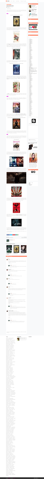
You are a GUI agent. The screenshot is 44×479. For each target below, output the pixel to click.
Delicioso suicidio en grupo (8, 381)
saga (6, 459)
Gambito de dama (8, 410)
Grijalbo (7, 413)
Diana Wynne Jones (12, 383)
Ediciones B (9, 388)
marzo (30, 61)
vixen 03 (11, 472)
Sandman (7, 460)
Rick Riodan (14, 457)
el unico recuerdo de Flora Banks (12, 402)
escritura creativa (13, 405)
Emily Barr (10, 404)
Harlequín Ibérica (9, 413)
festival (9, 408)
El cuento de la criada (13, 394)
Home (29, 183)
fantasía (13, 407)
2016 (30, 92)
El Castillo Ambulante (12, 391)
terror (12, 463)
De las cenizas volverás (8, 380)
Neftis (9, 278)
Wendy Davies (10, 474)
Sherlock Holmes (10, 461)
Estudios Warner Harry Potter (8, 407)
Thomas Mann (7, 465)
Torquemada (7, 466)
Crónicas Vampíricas (12, 377)
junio (30, 52)
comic (10, 373)
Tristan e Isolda (7, 467)
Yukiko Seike (7, 475)
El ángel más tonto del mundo (9, 389)
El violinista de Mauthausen (8, 403)
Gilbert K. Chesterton (11, 411)
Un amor (7, 468)
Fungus (12, 409)
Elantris (14, 403)
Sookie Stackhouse (9, 462)
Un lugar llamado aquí (12, 468)
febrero (30, 47)
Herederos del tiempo (8, 415)
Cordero (13, 375)
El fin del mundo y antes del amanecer (9, 398)
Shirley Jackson (13, 461)
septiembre (31, 50)
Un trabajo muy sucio (11, 469)
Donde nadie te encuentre (8, 386)
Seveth (11, 265)
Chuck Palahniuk (7, 371)
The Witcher (13, 464)
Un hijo (9, 468)
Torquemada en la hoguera (11, 466)
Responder (9, 273)
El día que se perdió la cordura (9, 395)
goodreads (10, 412)
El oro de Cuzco (12, 401)
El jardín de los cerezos (8, 400)
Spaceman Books (13, 462)
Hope (11, 416)
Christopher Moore (10, 370)
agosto (30, 43)
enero (30, 55)
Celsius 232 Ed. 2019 (31, 68)
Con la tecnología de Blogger (32, 123)
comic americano (7, 374)
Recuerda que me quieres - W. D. (34, 5)
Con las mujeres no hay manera (9, 375)
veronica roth (7, 471)
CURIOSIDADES (30, 184)
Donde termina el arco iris (8, 387)
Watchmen (13, 473)
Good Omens (7, 412)
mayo (30, 45)
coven (6, 376)
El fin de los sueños (8, 397)
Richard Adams (7, 457)
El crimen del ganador (8, 394)
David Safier (10, 379)
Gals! (14, 409)
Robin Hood (7, 458)
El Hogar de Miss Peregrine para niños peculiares (10, 399)
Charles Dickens (7, 369)
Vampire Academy (11, 470)
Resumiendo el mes (9, 233)
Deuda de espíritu (7, 383)
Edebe (13, 387)
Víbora (11, 471)
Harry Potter (13, 413)
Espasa (8, 406)
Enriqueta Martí (13, 404)
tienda (10, 465)
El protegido (7, 402)
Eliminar (11, 273)
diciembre (31, 41)
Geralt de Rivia (7, 411)
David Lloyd (7, 379)
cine (13, 371)
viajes (9, 471)
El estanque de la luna (13, 396)
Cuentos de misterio (8, 378)
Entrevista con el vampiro (8, 405)
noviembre (31, 39)
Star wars (7, 463)
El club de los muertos (8, 393)
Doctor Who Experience (8, 385)
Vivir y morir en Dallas (8, 472)
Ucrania (13, 467)
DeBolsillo (12, 380)
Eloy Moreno (7, 404)
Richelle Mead (11, 457)
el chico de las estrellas (8, 392)
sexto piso (7, 461)
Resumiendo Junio (23, 253)
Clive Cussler (11, 372)
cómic (11, 373)
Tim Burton (12, 465)
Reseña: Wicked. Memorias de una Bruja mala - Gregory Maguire (34, 14)
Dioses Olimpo (7, 384)
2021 (30, 48)
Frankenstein (7, 409)
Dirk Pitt (10, 384)
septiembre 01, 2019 (14, 265)
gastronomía (11, 410)
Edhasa (6, 388)
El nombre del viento (8, 401)
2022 (30, 40)
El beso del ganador (8, 391)
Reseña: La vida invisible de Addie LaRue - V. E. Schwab (32, 143)
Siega (6, 462)
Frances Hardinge (12, 408)
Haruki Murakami (7, 414)
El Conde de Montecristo (13, 393)
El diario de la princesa (8, 396)
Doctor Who (13, 384)
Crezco (8, 376)
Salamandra (13, 459)
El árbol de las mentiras (8, 390)
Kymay (9, 259)
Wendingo (7, 474)
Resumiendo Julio (16, 253)
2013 (30, 112)
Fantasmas (7, 408)
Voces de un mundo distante (8, 473)
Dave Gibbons (12, 378)
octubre (30, 42)
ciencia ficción (11, 371)
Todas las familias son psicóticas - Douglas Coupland (34, 10)
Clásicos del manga (8, 372)
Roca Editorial (13, 458)
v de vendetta (7, 470)
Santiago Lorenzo (10, 460)
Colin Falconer (7, 373)
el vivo (12, 403)
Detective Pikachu (11, 382)
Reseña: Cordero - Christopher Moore (33, 73)
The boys (10, 464)
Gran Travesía (13, 412)
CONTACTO (30, 185)
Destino (12, 381)
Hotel (13, 416)
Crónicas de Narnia (8, 377)
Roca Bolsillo (10, 458)
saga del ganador (9, 459)
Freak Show (10, 409)
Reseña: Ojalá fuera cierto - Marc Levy (33, 70)
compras (11, 374)
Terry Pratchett (7, 464)
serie (12, 460)
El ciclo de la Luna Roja (13, 392)
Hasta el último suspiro (12, 414)
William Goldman (13, 474)
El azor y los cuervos (13, 390)
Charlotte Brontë (11, 369)
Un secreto (7, 469)
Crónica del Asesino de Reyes (12, 376)
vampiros (14, 470)
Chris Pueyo (7, 370)
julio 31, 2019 (11, 259)
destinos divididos (8, 382)
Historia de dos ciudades (8, 416)
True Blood (11, 467)
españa (7, 406)
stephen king (10, 463)
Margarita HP (9, 269)
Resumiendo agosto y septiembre (8, 253)
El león (11, 400)
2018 (30, 77)
